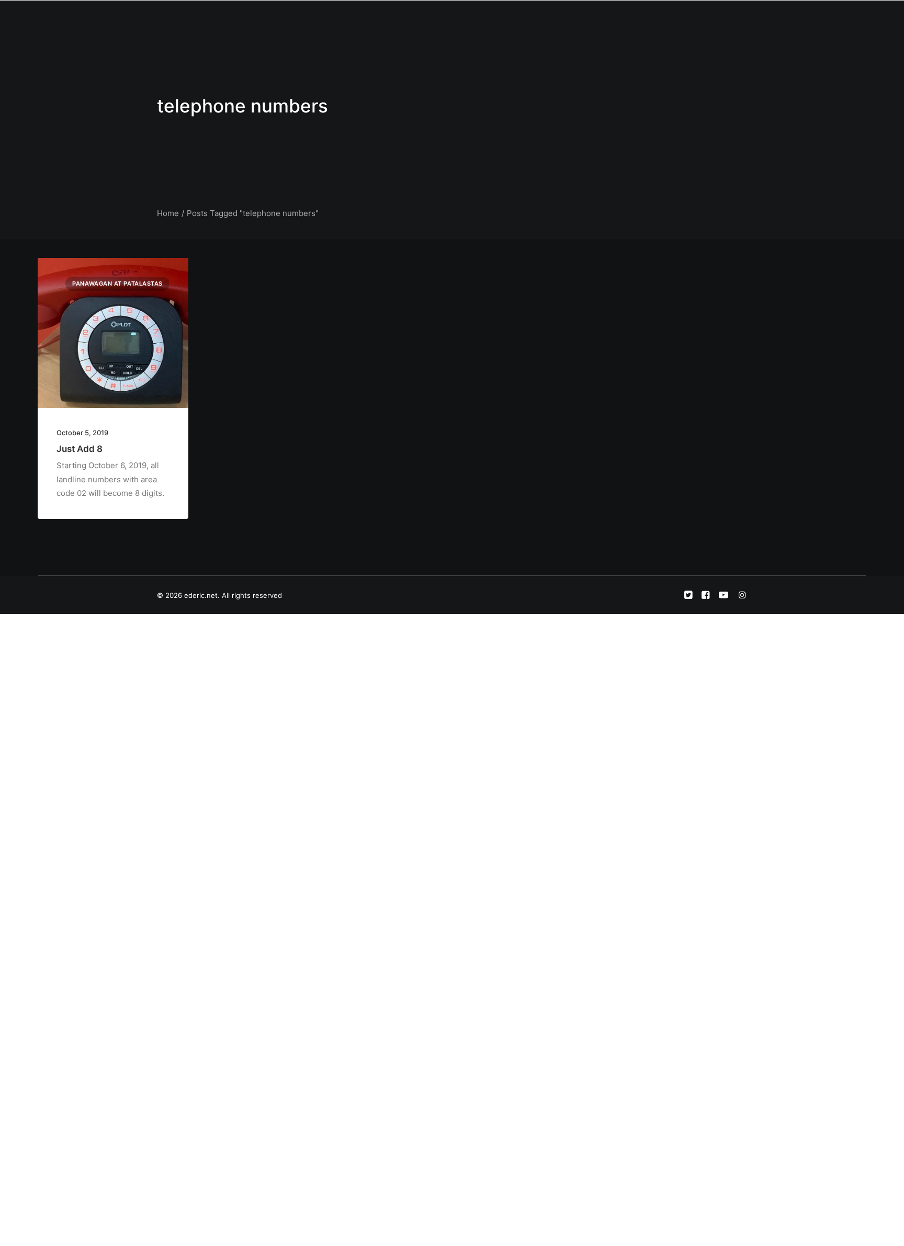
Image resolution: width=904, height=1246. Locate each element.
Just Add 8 (79, 449)
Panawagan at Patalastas (117, 283)
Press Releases (585, 19)
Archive (639, 19)
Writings (531, 19)
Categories (483, 19)
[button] (677, 19)
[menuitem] (405, 19)
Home (405, 19)
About (440, 19)
